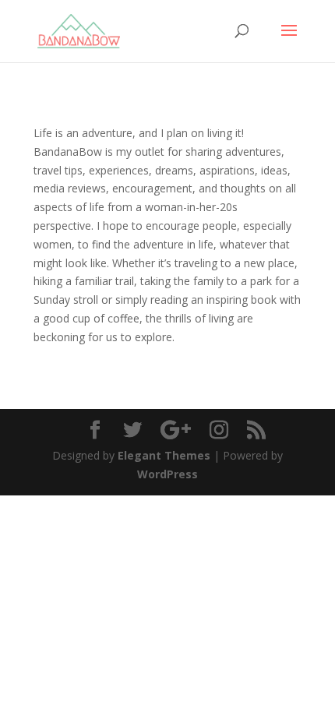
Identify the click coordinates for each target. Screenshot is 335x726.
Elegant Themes (164, 455)
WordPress (167, 474)
